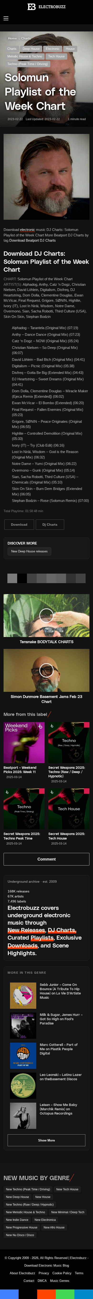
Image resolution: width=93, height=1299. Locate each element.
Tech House (56, 56)
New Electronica (45, 1220)
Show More (46, 1140)
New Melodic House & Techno (25, 1212)
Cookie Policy (62, 1273)
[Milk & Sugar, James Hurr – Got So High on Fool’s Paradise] (23, 1026)
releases (18, 891)
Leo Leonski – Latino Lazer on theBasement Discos (61, 1077)
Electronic (53, 49)
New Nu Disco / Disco (20, 1235)
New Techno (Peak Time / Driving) (28, 1189)
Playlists (42, 937)
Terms (79, 1273)
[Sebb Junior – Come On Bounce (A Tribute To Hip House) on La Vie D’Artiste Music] (23, 996)
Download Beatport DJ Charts (32, 240)
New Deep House (17, 1197)
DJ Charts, (62, 929)
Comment (46, 859)
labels (17, 901)
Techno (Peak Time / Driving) (27, 64)
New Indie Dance (17, 1220)
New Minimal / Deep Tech (67, 1212)
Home (12, 38)
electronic (27, 230)
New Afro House (54, 1227)
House (70, 49)
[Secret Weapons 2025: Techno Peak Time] (24, 808)
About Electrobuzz (22, 1273)
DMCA (42, 1281)
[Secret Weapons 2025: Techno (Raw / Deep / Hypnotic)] (68, 742)
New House (43, 1197)
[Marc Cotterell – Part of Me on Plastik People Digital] (23, 1056)
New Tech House (67, 1189)
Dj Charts (49, 524)
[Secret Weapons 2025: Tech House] (68, 808)
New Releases (26, 929)
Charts (26, 38)
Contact (29, 1281)
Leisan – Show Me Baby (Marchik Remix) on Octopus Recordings (58, 1109)
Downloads (23, 945)
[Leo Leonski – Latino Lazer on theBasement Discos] (23, 1086)
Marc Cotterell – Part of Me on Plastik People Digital (59, 1049)
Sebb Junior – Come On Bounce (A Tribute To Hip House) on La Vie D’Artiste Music (60, 991)
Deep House (31, 49)
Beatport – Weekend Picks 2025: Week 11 (20, 769)
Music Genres (59, 1281)
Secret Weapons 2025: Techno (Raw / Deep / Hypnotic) (66, 771)
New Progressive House (21, 1227)
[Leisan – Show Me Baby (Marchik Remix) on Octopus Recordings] (23, 1116)
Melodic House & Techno (24, 56)
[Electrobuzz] (46, 6)
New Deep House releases (29, 551)
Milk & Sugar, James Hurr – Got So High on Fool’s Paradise (61, 1019)
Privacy (44, 1273)
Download (19, 524)
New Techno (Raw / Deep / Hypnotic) (30, 1204)
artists (16, 896)
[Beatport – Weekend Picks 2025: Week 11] (24, 742)
